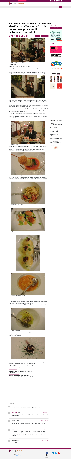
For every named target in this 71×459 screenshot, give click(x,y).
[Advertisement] (35, 15)
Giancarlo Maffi (14, 412)
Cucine (38, 6)
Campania (42, 23)
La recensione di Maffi (13, 369)
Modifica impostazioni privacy (20, 455)
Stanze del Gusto (32, 6)
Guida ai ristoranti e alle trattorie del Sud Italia (23, 23)
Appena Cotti (12, 6)
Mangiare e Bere (19, 6)
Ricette (25, 6)
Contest (43, 6)
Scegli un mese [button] (56, 27)
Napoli (49, 23)
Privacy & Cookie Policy (12, 455)
